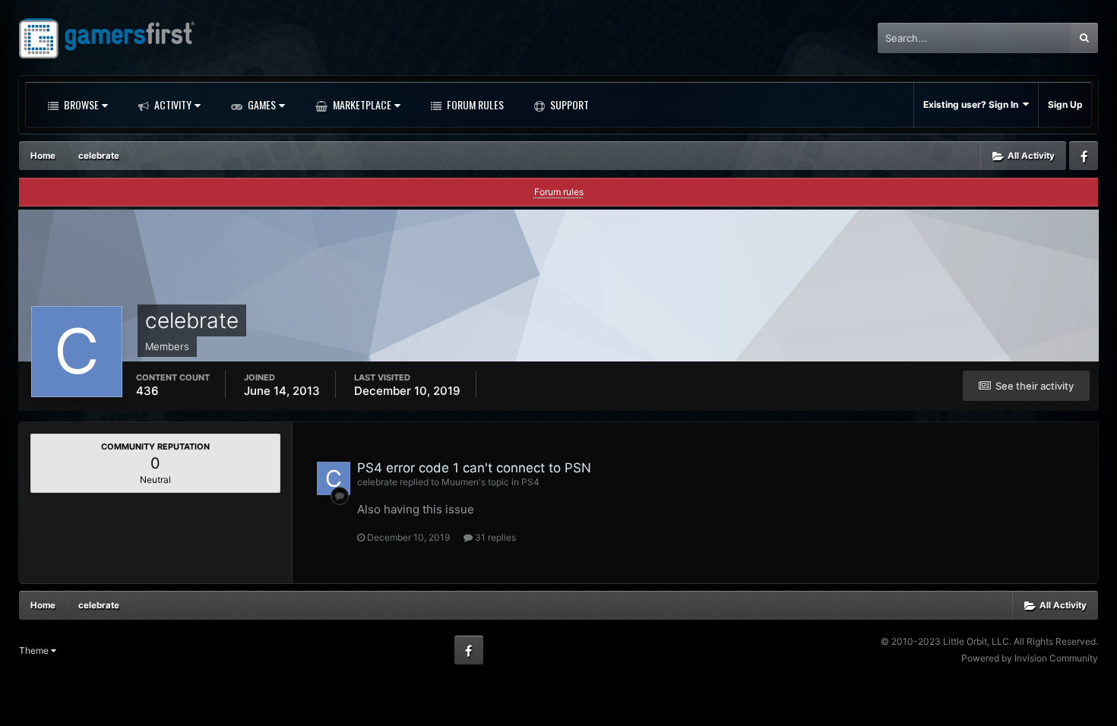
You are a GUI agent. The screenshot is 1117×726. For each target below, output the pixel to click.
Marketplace (361, 104)
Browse (80, 104)
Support (568, 104)
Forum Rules (474, 104)
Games (260, 104)
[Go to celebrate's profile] (333, 478)
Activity (171, 104)
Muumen (460, 482)
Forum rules (559, 191)
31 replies (494, 537)
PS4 (530, 482)
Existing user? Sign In (973, 104)
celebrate (377, 482)
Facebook (1083, 155)
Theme (35, 650)
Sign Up (1065, 104)
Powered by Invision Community (1029, 658)
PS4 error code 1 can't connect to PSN (474, 467)
